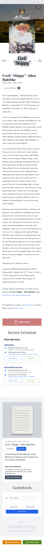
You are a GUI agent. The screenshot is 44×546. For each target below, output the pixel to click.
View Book (10, 449)
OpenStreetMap (24, 531)
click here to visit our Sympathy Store (16, 295)
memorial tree (27, 305)
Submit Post (22, 512)
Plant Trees (31, 358)
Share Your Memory (13, 477)
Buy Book (21, 449)
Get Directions (13, 358)
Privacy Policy (16, 528)
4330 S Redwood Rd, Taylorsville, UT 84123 (22, 354)
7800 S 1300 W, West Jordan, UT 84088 (21, 377)
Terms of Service (27, 528)
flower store (18, 308)
